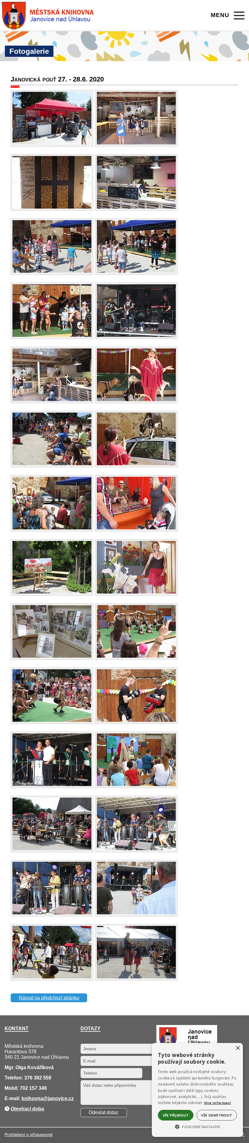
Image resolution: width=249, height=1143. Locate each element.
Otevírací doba (27, 1108)
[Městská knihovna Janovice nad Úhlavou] (48, 15)
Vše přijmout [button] (176, 1115)
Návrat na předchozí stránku (49, 997)
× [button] (237, 1048)
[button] (197, 1126)
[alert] (197, 1090)
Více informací (217, 1102)
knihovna (32, 1098)
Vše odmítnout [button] (216, 1115)
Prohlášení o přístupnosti (29, 1134)
